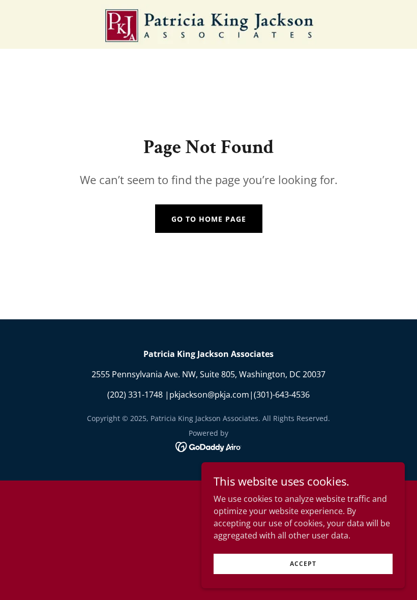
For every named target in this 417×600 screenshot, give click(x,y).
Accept (303, 563)
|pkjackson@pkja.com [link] (207, 394)
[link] (208, 24)
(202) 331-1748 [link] (135, 394)
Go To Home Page (208, 219)
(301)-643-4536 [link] (282, 394)
